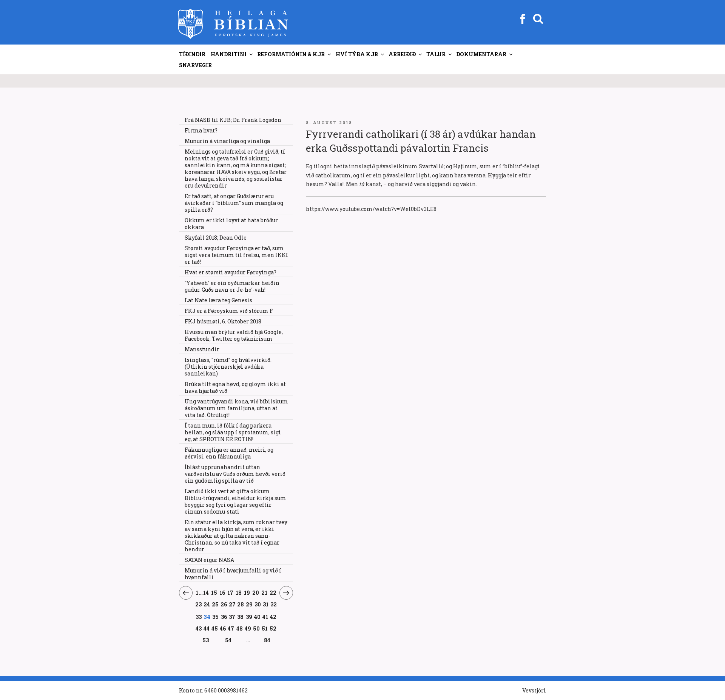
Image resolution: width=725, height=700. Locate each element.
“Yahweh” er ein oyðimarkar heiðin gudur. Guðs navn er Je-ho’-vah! (232, 286)
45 (215, 628)
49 (248, 628)
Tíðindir (192, 54)
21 (264, 592)
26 (224, 604)
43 (198, 628)
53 (206, 640)
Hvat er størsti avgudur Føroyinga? (230, 272)
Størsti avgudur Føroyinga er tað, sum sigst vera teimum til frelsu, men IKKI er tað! (236, 255)
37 (232, 616)
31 (265, 604)
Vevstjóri (534, 690)
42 (273, 616)
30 (258, 604)
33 (198, 616)
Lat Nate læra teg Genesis (218, 300)
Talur (436, 54)
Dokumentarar (481, 54)
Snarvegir (195, 65)
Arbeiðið (402, 54)
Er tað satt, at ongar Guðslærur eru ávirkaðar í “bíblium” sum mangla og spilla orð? (234, 202)
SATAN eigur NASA (209, 559)
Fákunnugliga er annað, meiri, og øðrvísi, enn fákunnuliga (229, 453)
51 (264, 628)
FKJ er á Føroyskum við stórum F (229, 310)
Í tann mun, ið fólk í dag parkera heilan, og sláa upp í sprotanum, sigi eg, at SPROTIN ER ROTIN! (233, 432)
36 (224, 616)
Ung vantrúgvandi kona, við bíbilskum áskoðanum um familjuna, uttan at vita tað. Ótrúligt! (236, 408)
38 (240, 616)
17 (230, 592)
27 (232, 604)
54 (228, 640)
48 (239, 628)
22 (273, 592)
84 (267, 640)
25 (215, 604)
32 (273, 604)
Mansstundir (202, 349)
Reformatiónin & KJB (291, 54)
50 (257, 628)
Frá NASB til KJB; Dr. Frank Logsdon (233, 119)
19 (247, 592)
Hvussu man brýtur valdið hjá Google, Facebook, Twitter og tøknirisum (234, 335)
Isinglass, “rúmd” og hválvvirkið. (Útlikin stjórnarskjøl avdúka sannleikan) (228, 366)
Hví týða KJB (357, 54)
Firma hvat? (201, 130)
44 (206, 628)
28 (241, 604)
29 (249, 604)
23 (198, 604)
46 (223, 628)
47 (231, 628)
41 (265, 616)
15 (214, 592)
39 (249, 616)
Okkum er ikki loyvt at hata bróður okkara (231, 224)
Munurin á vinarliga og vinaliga (227, 141)
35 (215, 616)
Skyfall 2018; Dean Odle (216, 237)
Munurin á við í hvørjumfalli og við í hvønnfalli (233, 574)
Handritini (229, 54)
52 (273, 628)
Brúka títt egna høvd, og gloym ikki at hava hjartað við (235, 387)
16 (222, 592)
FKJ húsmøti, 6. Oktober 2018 (223, 321)
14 (206, 592)
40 (257, 616)
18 (238, 592)
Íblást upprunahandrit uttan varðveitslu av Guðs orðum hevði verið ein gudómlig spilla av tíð (235, 473)
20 (256, 592)
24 (207, 604)
